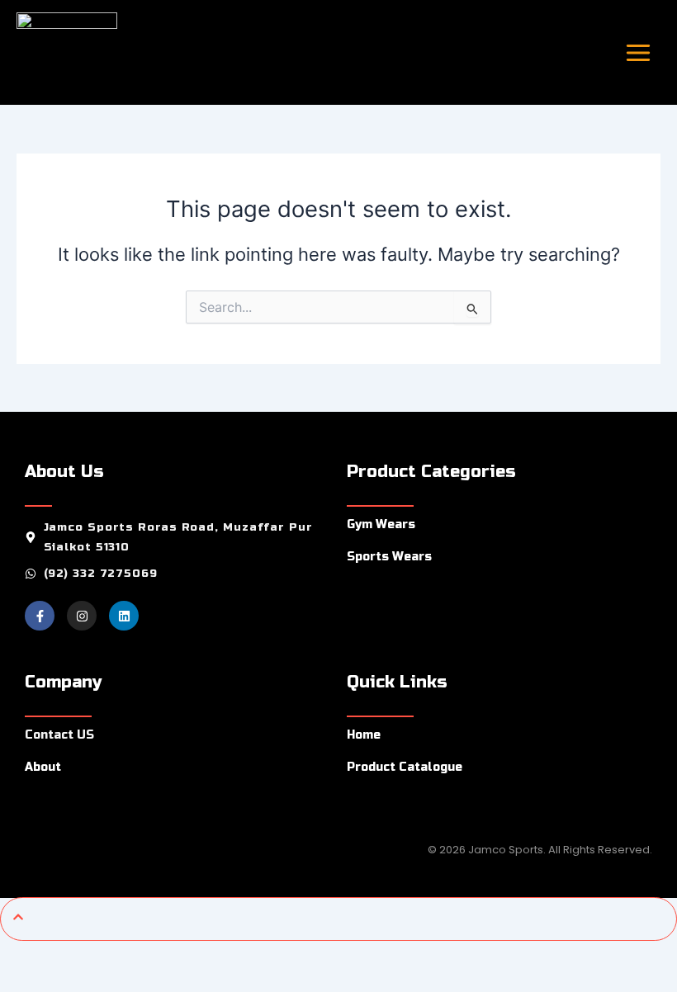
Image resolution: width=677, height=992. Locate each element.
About (43, 767)
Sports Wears (389, 557)
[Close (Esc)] (172, 954)
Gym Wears (381, 524)
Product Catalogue (404, 767)
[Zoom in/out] (23, 954)
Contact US (59, 735)
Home (364, 735)
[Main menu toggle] (638, 52)
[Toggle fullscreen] (73, 954)
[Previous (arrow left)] (23, 980)
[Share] (122, 954)
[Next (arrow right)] (73, 980)
